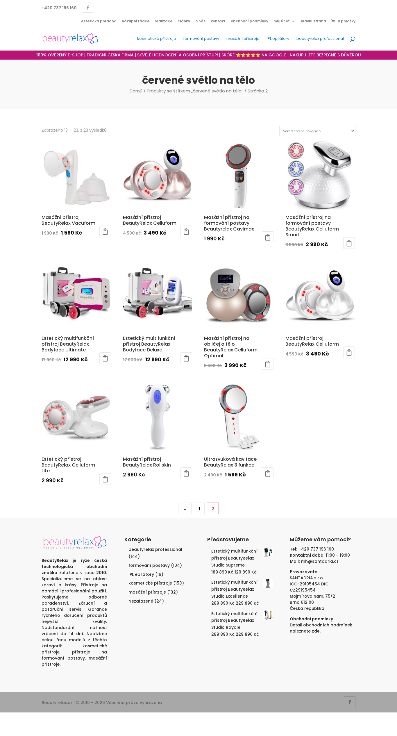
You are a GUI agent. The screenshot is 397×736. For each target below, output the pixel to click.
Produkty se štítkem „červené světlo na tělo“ (195, 91)
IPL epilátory (278, 39)
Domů (136, 91)
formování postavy (201, 39)
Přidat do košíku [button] (105, 231)
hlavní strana (313, 21)
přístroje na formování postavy (74, 655)
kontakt (218, 21)
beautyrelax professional (320, 39)
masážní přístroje (243, 39)
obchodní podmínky (249, 21)
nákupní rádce (135, 21)
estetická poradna (99, 21)
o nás (200, 21)
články (184, 21)
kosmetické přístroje (156, 39)
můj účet (281, 21)
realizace (163, 21)
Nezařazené (140, 601)
